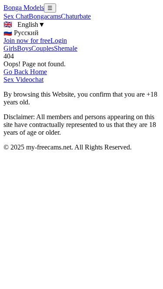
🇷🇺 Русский (21, 32)
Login (58, 40)
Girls (10, 48)
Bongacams (45, 16)
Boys (24, 48)
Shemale (65, 48)
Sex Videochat (23, 79)
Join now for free (26, 40)
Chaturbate (76, 16)
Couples (42, 48)
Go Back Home (25, 71)
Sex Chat (16, 16)
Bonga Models (23, 7)
